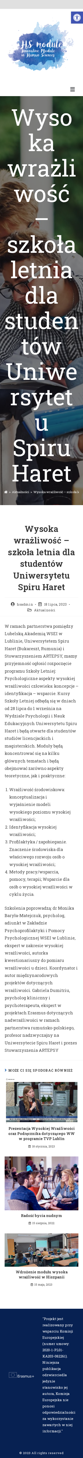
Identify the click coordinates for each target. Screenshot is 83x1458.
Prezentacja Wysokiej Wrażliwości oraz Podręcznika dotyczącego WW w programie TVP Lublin (41, 1133)
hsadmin (25, 604)
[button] (77, 18)
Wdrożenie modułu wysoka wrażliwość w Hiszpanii (42, 1274)
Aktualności (45, 610)
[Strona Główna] (6, 492)
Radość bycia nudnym (41, 1215)
